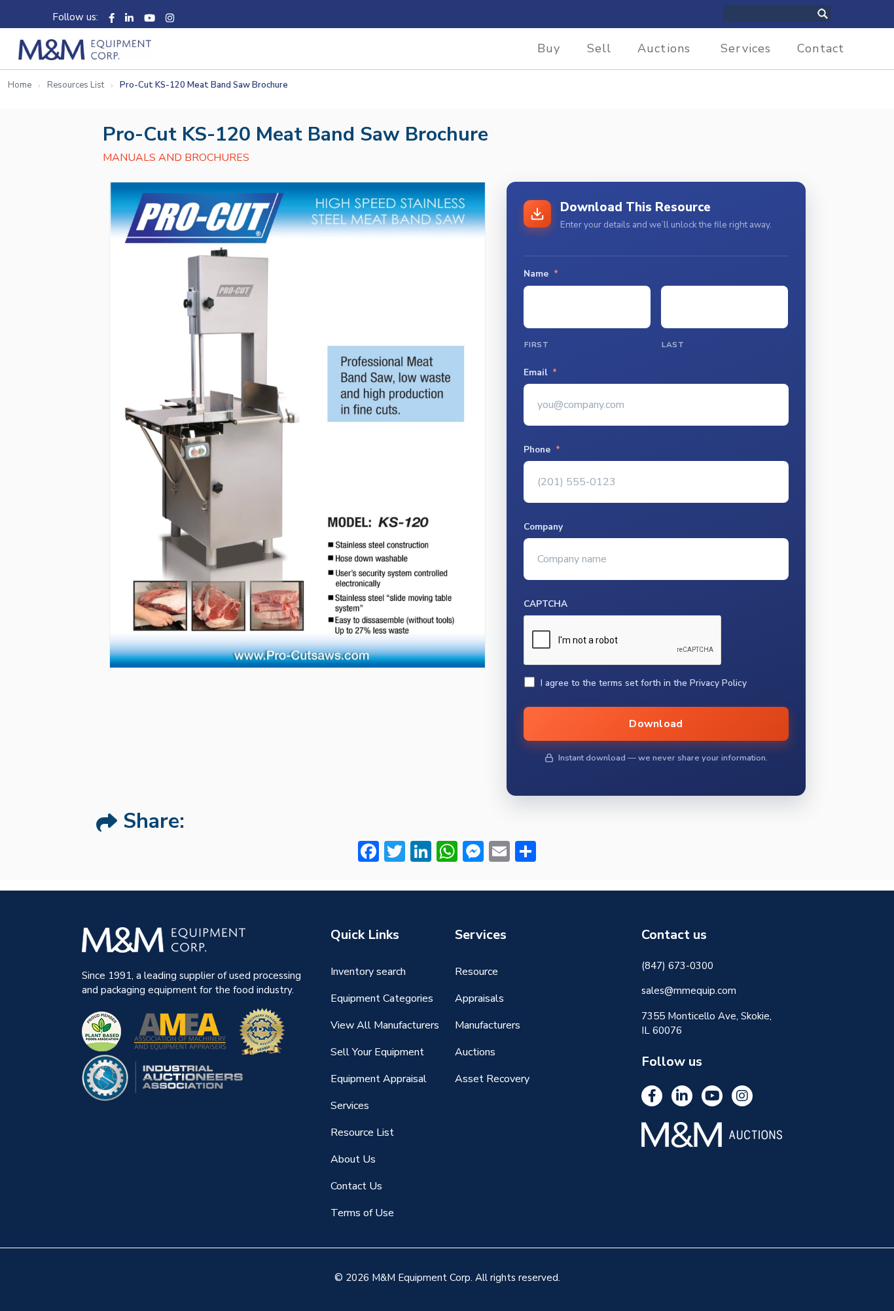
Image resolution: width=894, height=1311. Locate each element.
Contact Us (356, 1186)
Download (656, 724)
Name (541, 274)
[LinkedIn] (129, 17)
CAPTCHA (545, 604)
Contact (820, 48)
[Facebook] (112, 17)
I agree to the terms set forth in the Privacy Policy (644, 683)
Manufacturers (487, 1025)
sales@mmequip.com (688, 990)
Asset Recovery (492, 1079)
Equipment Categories (382, 998)
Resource (476, 971)
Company (543, 527)
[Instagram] (170, 17)
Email (540, 373)
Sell (599, 48)
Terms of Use (362, 1213)
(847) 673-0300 (677, 965)
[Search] (836, 13)
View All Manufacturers (385, 1025)
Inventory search (368, 971)
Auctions (663, 48)
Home (19, 85)
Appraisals (479, 998)
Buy (548, 48)
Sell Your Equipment (377, 1052)
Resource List (362, 1132)
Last (673, 344)
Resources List (75, 85)
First (536, 344)
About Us (353, 1159)
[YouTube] (149, 17)
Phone (542, 450)
